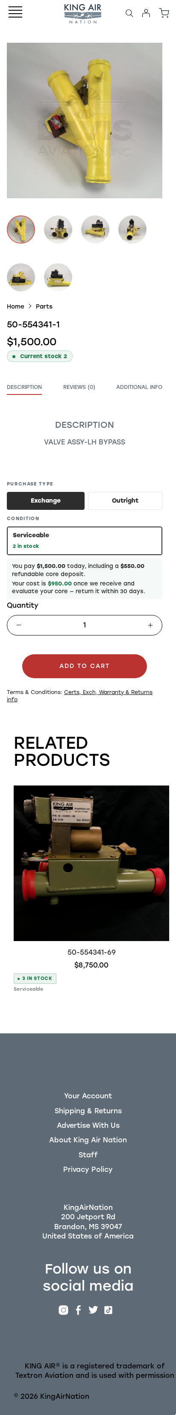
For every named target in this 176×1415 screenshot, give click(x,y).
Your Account (88, 1096)
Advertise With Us (88, 1125)
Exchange (46, 500)
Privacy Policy (88, 1169)
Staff (88, 1155)
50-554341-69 (91, 952)
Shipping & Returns (88, 1111)
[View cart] (164, 13)
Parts (44, 306)
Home (15, 306)
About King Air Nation (88, 1140)
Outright (125, 500)
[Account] (146, 13)
